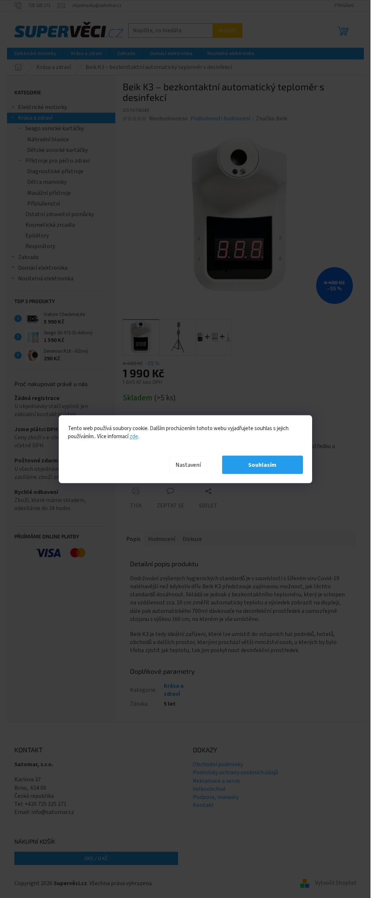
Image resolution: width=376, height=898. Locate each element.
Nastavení (188, 465)
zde (134, 436)
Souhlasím (262, 465)
